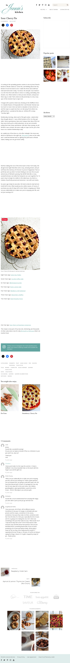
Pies (30, 363)
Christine (7, 463)
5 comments (4, 21)
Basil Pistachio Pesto (16, 299)
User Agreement (31, 657)
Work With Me (64, 9)
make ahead (23, 363)
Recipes (42, 9)
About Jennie (54, 9)
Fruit (17, 363)
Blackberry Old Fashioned (17, 291)
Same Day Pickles (16, 275)
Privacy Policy (21, 657)
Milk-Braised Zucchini (15, 283)
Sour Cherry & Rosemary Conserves (20, 325)
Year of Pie (19, 365)
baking (7, 367)
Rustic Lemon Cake (15, 287)
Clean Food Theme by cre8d (46, 657)
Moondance (25, 135)
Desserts (12, 363)
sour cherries (22, 367)
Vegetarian (8, 371)
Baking (10, 376)
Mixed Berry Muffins (17, 295)
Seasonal (12, 365)
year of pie (8, 369)
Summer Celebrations (21, 374)
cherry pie (14, 367)
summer (30, 367)
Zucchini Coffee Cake (17, 279)
